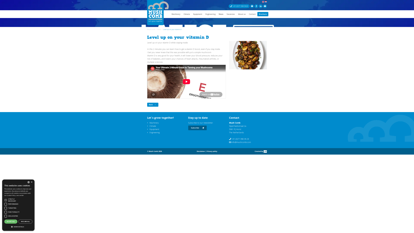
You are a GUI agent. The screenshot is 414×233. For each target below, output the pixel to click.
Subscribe (195, 128)
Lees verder (20, 195)
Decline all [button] (25, 221)
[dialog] (18, 205)
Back (151, 104)
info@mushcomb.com (241, 142)
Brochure (263, 14)
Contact (252, 14)
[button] (18, 227)
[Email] (252, 6)
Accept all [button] (11, 221)
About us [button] (242, 14)
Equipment (197, 14)
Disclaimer (201, 151)
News (221, 14)
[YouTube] (265, 6)
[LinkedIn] (261, 6)
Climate (187, 14)
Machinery (176, 14)
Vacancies (231, 14)
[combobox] (28, 182)
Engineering (210, 14)
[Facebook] (256, 6)
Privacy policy (212, 151)
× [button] (31, 182)
